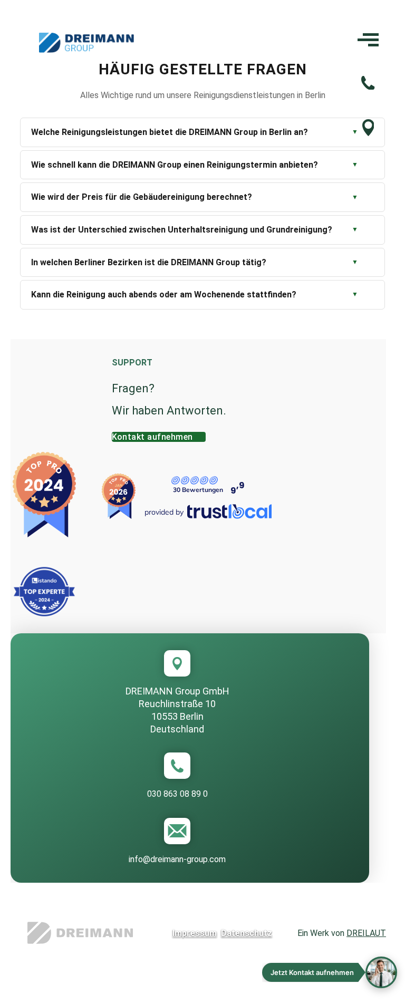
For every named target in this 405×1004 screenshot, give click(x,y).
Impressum (194, 933)
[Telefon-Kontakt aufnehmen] (367, 87)
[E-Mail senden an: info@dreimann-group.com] (177, 831)
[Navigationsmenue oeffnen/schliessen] (368, 43)
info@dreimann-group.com (177, 859)
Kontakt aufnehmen (152, 437)
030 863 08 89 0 (177, 794)
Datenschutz (246, 933)
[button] (329, 972)
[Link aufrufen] (80, 933)
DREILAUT (366, 933)
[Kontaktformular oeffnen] (368, 133)
